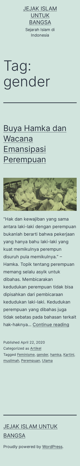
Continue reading (51, 324)
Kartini (68, 354)
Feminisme (26, 354)
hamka (55, 354)
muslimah (11, 360)
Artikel (35, 348)
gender (42, 354)
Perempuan (30, 360)
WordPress (52, 446)
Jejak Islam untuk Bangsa (40, 15)
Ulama (47, 360)
